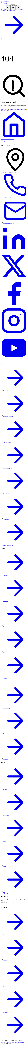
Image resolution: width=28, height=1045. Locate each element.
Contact (23, 9)
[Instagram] (14, 333)
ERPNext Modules (12, 109)
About (4, 9)
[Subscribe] (13, 902)
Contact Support (10, 139)
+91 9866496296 (4, 10)
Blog (21, 9)
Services (8, 5)
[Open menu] (1, 39)
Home (2, 9)
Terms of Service (10, 1042)
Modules (17, 5)
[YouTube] (14, 361)
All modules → (6, 893)
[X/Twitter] (14, 279)
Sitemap (22, 1042)
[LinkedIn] (14, 252)
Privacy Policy (4, 1042)
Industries (13, 5)
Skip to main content (5, 1)
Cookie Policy (17, 1042)
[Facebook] (14, 306)
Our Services (4, 109)
